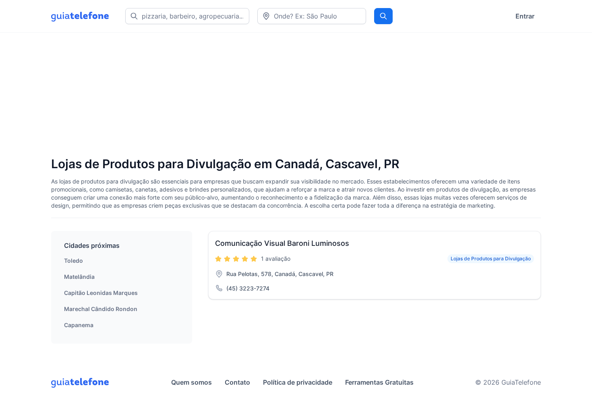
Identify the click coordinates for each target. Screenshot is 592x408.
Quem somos (191, 382)
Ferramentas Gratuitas (379, 382)
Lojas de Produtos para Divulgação (491, 259)
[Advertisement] (292, 95)
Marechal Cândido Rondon (100, 308)
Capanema (78, 324)
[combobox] (311, 16)
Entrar (524, 16)
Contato (237, 382)
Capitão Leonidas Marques (101, 292)
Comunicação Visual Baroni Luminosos (282, 243)
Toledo (73, 260)
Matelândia (79, 276)
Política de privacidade (297, 382)
